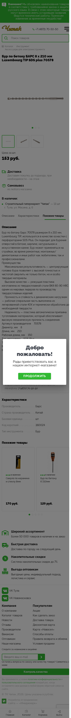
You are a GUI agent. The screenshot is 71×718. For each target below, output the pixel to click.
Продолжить (34, 376)
